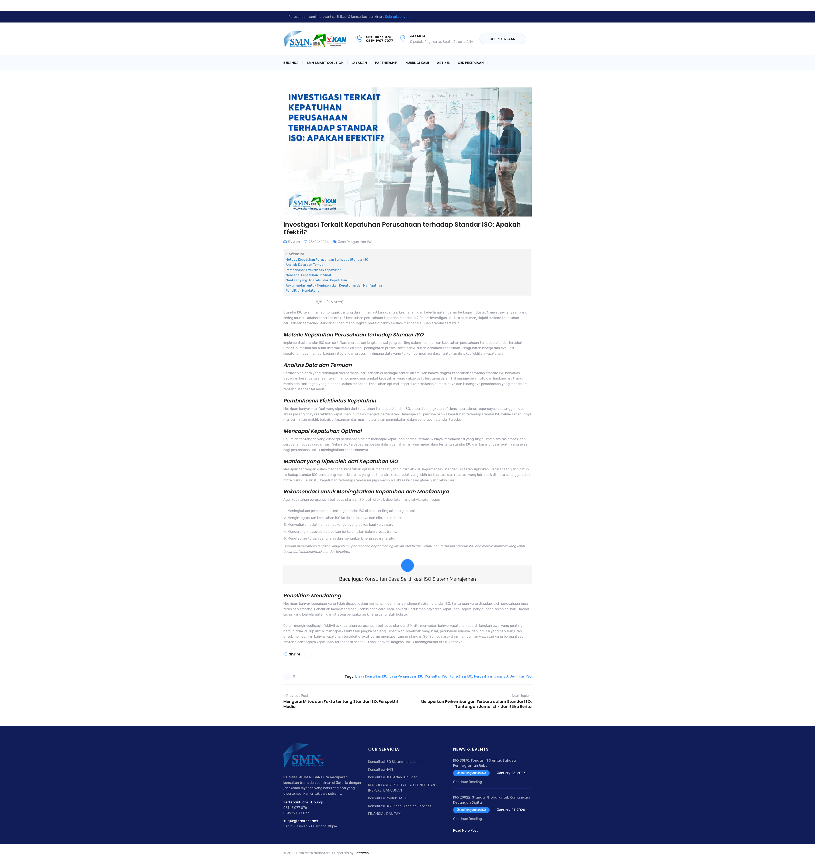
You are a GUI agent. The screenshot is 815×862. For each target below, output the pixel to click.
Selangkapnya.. (397, 17)
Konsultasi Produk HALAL (388, 798)
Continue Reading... (469, 782)
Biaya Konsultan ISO (371, 676)
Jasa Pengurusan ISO (355, 242)
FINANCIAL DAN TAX (384, 814)
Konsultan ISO (436, 676)
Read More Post (465, 830)
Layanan (359, 62)
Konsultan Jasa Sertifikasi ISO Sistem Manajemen (420, 579)
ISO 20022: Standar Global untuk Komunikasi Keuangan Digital (491, 800)
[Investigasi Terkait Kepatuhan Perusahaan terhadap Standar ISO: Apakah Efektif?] (308, 654)
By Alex (294, 242)
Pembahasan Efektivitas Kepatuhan (313, 270)
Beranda (291, 62)
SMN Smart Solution (325, 62)
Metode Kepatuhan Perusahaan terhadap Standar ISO (327, 260)
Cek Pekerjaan (502, 39)
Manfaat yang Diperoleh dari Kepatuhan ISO (319, 280)
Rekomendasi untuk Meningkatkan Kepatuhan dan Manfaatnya (334, 285)
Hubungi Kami (417, 62)
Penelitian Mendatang (302, 290)
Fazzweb (361, 853)
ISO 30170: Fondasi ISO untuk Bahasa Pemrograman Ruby (484, 763)
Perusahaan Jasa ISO (491, 676)
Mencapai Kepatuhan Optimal (308, 275)
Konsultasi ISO (461, 676)
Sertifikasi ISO (521, 676)
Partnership (386, 62)
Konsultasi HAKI (380, 770)
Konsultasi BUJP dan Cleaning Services (399, 806)
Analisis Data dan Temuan (305, 265)
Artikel (443, 62)
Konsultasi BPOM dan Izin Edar (392, 777)
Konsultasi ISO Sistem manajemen (395, 762)
